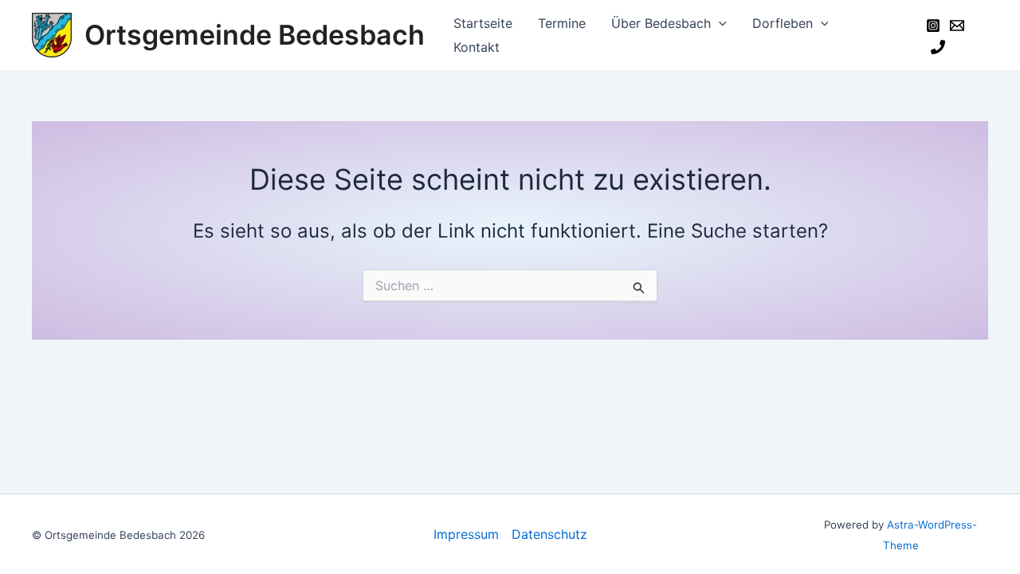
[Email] (957, 25)
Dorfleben (782, 23)
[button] (719, 23)
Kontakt (476, 47)
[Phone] (938, 47)
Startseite (482, 23)
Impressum (466, 534)
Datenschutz (549, 534)
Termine (562, 23)
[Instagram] (933, 25)
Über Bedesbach (661, 23)
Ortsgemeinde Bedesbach (254, 34)
